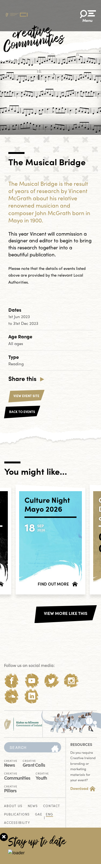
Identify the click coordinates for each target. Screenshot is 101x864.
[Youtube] (31, 681)
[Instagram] (71, 681)
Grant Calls (34, 763)
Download (79, 788)
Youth (42, 776)
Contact (51, 806)
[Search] (55, 749)
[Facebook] (11, 681)
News (10, 763)
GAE (38, 815)
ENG (49, 815)
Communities (17, 776)
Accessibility (17, 823)
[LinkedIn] (31, 696)
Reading (16, 364)
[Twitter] (51, 681)
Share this (22, 378)
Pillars (10, 788)
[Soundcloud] (11, 696)
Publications (17, 815)
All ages (15, 343)
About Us (13, 806)
